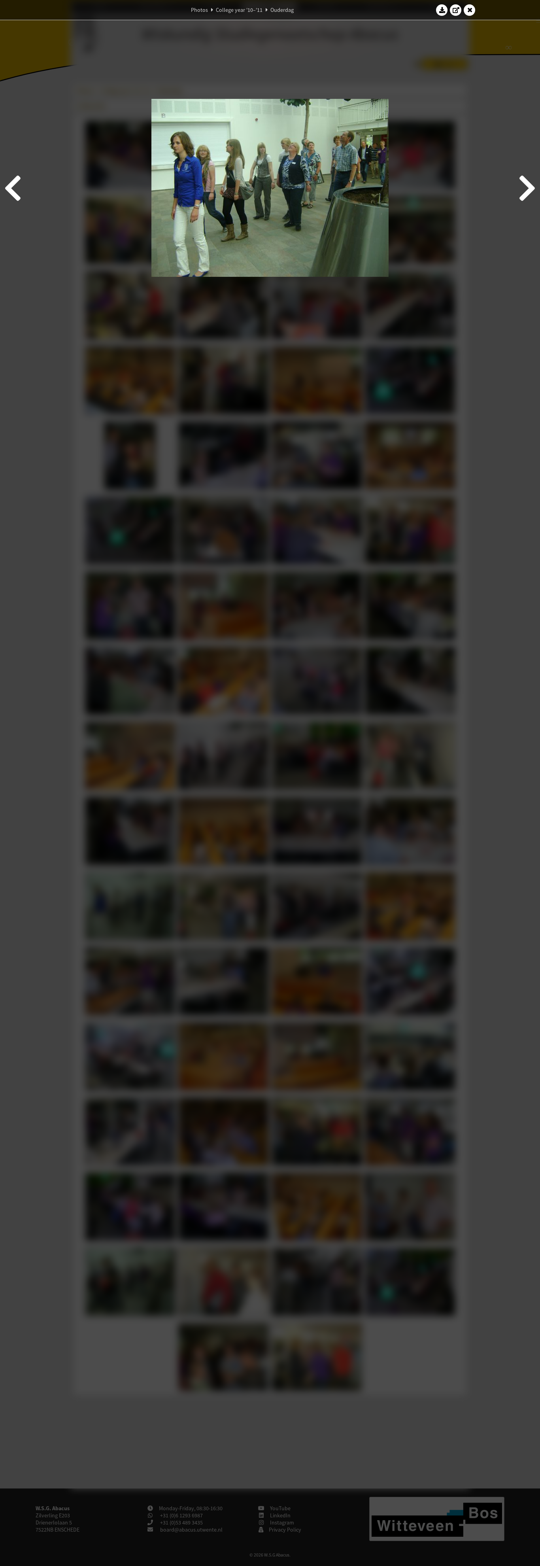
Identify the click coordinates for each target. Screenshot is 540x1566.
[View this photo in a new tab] (456, 10)
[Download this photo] (442, 10)
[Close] (470, 10)
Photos (199, 9)
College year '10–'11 (239, 9)
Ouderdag (282, 9)
